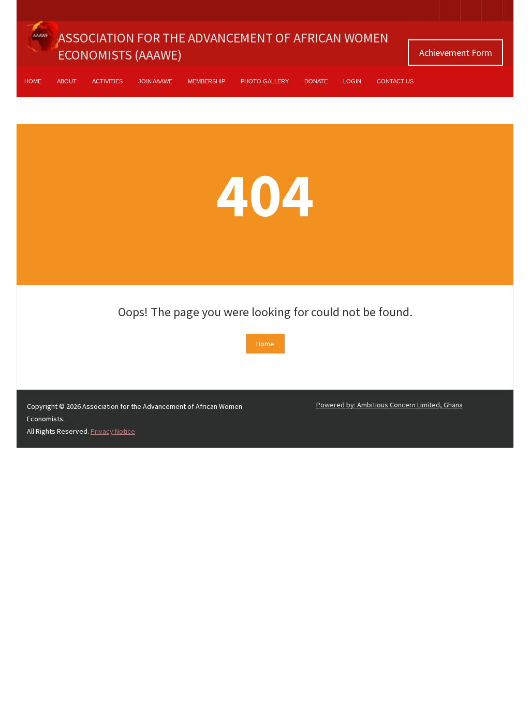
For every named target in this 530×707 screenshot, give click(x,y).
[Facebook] (428, 10)
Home (265, 343)
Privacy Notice (113, 431)
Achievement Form (455, 52)
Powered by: (389, 404)
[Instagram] (471, 10)
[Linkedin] (449, 10)
